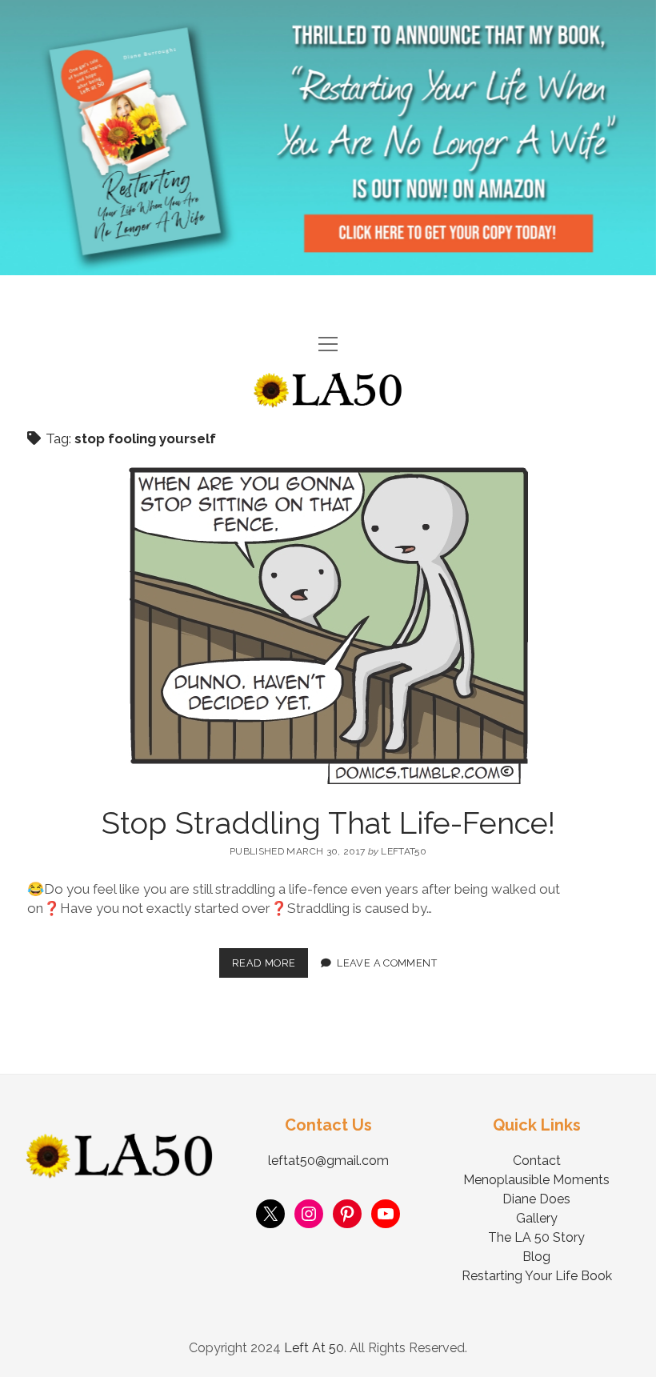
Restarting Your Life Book (537, 1275)
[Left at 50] (328, 402)
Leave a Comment (387, 963)
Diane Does (536, 1199)
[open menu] (328, 345)
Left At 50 (314, 1347)
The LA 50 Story (536, 1237)
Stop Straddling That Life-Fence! (328, 823)
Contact (537, 1160)
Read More (270, 958)
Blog (536, 1256)
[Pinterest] (347, 1213)
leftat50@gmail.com (328, 1160)
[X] (270, 1213)
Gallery (537, 1218)
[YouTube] (385, 1213)
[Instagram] (308, 1213)
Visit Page (328, 137)
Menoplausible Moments (536, 1179)
